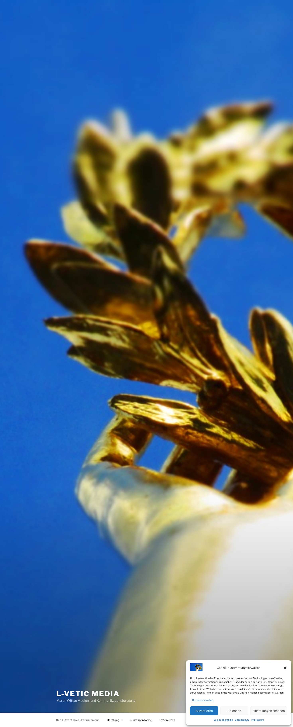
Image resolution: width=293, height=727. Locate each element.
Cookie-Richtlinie (223, 719)
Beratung (113, 720)
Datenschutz (242, 719)
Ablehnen (234, 711)
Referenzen (167, 720)
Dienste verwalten (202, 700)
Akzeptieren (204, 711)
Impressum (257, 719)
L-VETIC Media (87, 693)
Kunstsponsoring (141, 720)
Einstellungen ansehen (269, 711)
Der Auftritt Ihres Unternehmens (77, 720)
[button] (285, 668)
